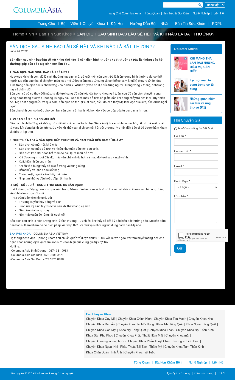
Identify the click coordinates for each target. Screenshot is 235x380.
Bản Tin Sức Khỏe (190, 24)
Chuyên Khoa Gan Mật (101, 330)
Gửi (180, 248)
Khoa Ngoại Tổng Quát (201, 324)
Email (179, 166)
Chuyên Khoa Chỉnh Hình (134, 318)
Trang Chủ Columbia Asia (124, 13)
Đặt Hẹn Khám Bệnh (169, 362)
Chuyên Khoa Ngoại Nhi (102, 346)
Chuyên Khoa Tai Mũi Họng (136, 324)
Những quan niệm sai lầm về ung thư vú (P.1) (202, 103)
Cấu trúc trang (203, 373)
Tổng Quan (152, 13)
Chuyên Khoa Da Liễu (100, 324)
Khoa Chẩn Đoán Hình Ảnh (104, 352)
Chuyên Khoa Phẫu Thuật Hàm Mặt (139, 335)
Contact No (182, 151)
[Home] (44, 9)
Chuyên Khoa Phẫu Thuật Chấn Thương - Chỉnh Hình (163, 341)
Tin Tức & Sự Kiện (176, 13)
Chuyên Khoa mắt (177, 335)
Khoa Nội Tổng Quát (132, 330)
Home (18, 34)
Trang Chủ (46, 24)
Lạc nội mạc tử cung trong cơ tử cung (202, 84)
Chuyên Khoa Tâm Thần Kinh (184, 346)
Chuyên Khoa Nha (201, 318)
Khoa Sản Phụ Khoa (99, 335)
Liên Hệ (219, 13)
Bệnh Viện (182, 181)
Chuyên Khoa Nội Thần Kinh (195, 330)
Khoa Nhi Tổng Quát (169, 324)
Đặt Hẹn (117, 24)
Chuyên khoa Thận (160, 330)
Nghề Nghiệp (201, 13)
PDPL (217, 24)
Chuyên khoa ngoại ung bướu (106, 341)
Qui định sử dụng (178, 373)
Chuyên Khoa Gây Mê (100, 318)
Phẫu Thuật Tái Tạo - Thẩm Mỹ (141, 346)
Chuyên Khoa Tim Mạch (170, 318)
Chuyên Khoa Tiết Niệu (139, 352)
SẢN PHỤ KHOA (20, 233)
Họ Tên (180, 136)
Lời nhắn (181, 196)
